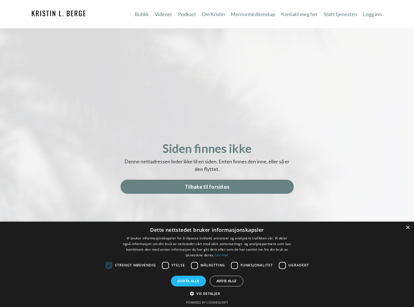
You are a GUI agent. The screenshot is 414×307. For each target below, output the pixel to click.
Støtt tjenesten (340, 14)
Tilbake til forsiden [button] (207, 187)
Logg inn (372, 14)
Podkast (187, 14)
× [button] (408, 228)
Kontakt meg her (299, 14)
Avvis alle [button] (227, 281)
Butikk (142, 14)
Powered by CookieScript (207, 302)
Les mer (221, 255)
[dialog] (207, 264)
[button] (207, 293)
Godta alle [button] (188, 281)
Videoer (163, 14)
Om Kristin (213, 14)
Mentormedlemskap (253, 14)
